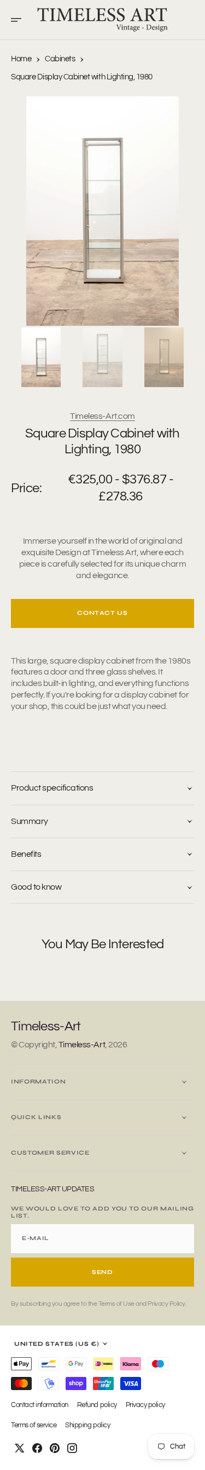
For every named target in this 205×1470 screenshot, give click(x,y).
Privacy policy (145, 1405)
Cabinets (60, 59)
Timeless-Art (81, 1044)
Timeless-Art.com (102, 416)
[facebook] (37, 1448)
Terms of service (33, 1425)
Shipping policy (87, 1425)
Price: (26, 488)
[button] (19, 19)
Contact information (39, 1405)
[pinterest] (54, 1448)
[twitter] (19, 1448)
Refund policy (97, 1405)
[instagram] (72, 1448)
